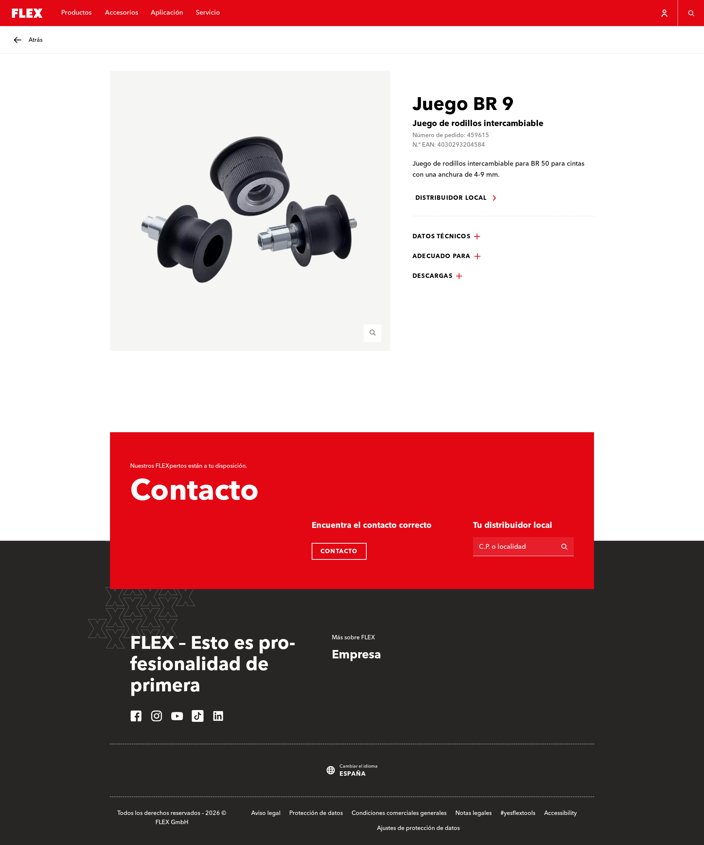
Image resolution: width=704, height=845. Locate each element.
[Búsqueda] (691, 13)
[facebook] (136, 716)
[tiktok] (197, 716)
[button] (446, 236)
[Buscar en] (564, 546)
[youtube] (177, 716)
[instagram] (156, 716)
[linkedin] (218, 716)
